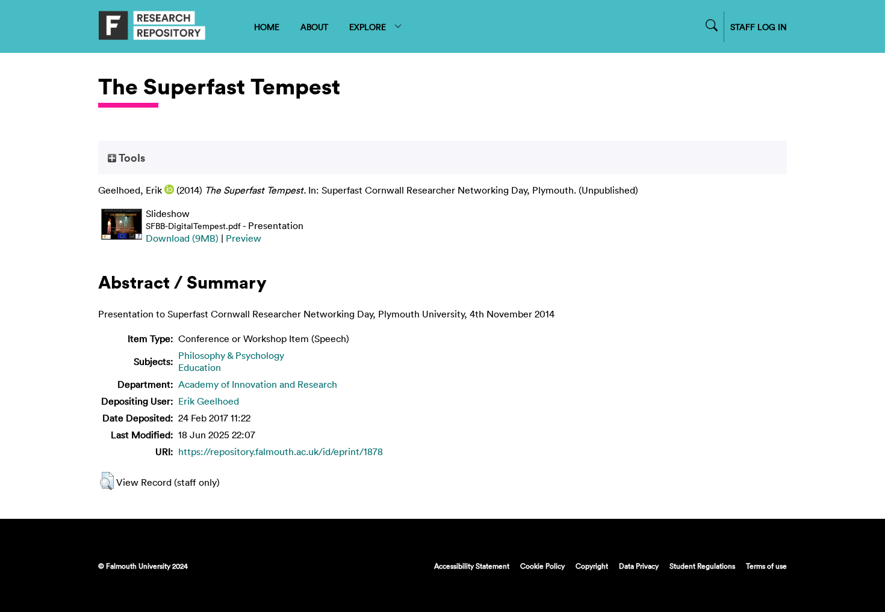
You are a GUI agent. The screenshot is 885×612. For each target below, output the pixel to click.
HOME (266, 26)
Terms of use (766, 565)
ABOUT (314, 26)
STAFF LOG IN (758, 26)
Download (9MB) (182, 238)
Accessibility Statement (471, 565)
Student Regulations (702, 565)
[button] (107, 481)
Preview (243, 238)
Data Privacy (639, 565)
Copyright (592, 565)
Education (199, 367)
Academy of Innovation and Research (257, 384)
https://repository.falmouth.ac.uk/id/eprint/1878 (280, 451)
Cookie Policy (542, 565)
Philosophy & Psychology (231, 355)
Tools (130, 157)
